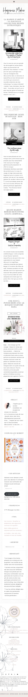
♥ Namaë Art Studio (14, 640)
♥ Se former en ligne (14, 642)
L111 (6, 681)
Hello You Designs (23, 694)
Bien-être (21, 109)
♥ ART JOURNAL (14, 629)
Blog (10, 110)
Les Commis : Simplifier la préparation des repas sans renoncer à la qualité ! (12, 523)
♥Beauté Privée (14, 659)
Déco (13, 110)
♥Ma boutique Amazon (14, 654)
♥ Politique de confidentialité (14, 644)
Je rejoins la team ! (12, 494)
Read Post (14, 99)
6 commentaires (8, 390)
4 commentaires (7, 295)
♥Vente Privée (14, 658)
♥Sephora (14, 661)
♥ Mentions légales (14, 643)
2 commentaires (8, 109)
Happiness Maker (14, 10)
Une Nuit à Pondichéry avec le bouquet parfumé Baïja (14, 304)
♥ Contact (14, 639)
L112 (11, 681)
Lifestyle (16, 110)
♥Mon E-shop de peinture (14, 651)
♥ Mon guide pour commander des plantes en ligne (14, 633)
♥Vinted (14, 664)
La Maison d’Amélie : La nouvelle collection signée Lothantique (14, 22)
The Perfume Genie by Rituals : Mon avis (14, 116)
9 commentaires (7, 204)
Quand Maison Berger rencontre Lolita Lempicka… (14, 212)
